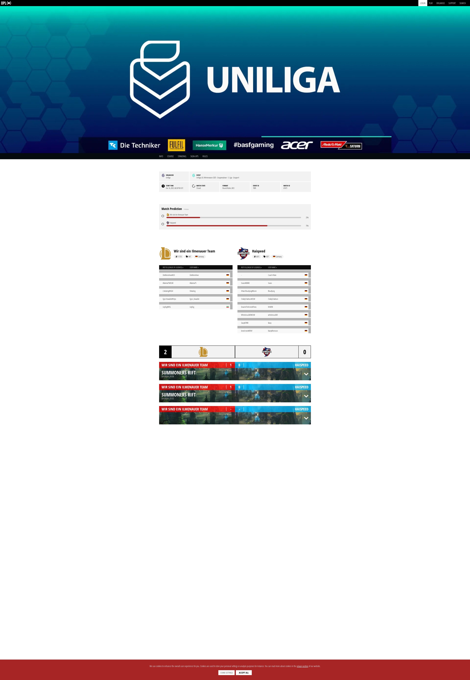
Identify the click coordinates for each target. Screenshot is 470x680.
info (161, 156)
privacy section (302, 666)
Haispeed (258, 251)
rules (205, 156)
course (170, 156)
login (422, 3)
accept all (244, 672)
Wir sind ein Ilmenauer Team (194, 251)
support (452, 3)
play (431, 3)
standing (182, 156)
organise (440, 3)
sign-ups (194, 156)
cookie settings (226, 672)
